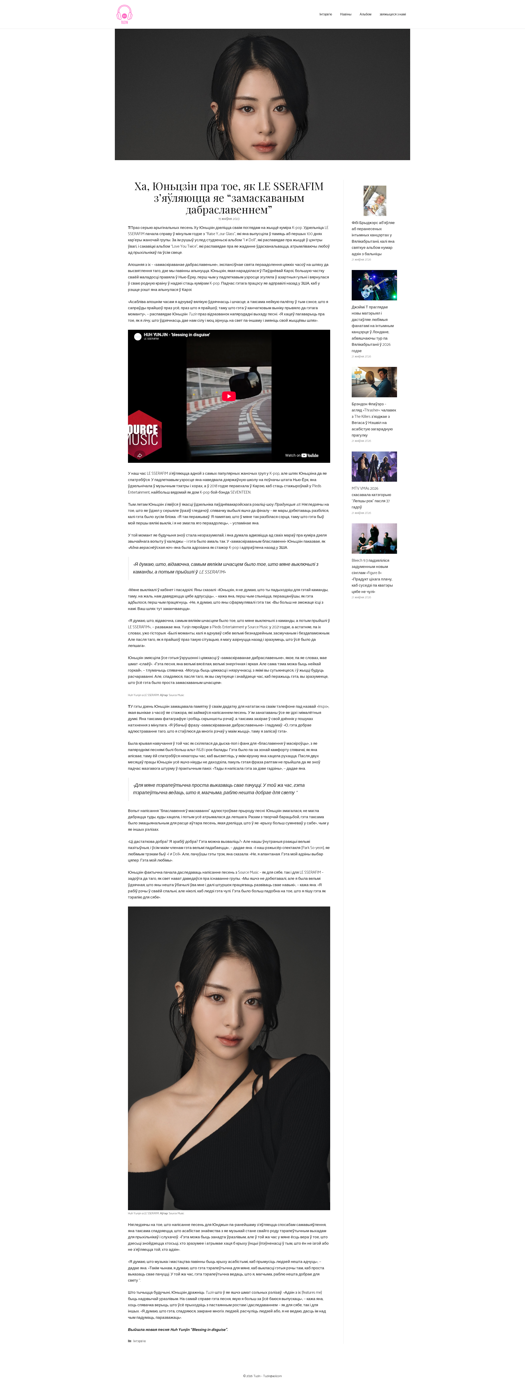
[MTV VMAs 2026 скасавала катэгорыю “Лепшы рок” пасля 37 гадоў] (374, 478)
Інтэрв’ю (326, 14)
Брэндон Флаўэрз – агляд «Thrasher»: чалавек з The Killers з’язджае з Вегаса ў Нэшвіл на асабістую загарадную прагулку (374, 420)
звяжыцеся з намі (393, 14)
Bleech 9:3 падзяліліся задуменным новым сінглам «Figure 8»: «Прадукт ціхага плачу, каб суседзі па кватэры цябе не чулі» (372, 576)
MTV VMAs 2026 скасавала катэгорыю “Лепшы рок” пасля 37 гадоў (371, 497)
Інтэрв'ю (139, 1341)
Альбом (365, 14)
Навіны (346, 14)
